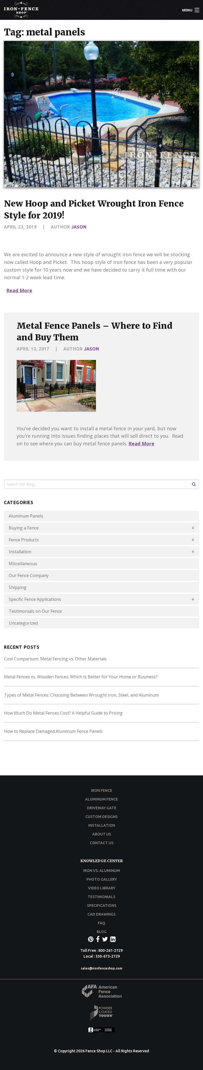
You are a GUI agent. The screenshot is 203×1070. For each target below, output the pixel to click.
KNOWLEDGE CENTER (101, 860)
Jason (78, 227)
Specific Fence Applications (35, 599)
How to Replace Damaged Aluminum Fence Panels (53, 731)
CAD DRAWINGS (101, 914)
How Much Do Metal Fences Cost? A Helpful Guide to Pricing (63, 713)
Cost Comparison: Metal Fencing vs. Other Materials (55, 659)
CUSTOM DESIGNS (101, 817)
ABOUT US (101, 834)
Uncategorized (23, 623)
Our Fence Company (29, 575)
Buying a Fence (24, 528)
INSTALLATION (101, 825)
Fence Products (24, 540)
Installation (20, 552)
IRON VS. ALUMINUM (101, 870)
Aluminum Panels (26, 516)
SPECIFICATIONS (101, 905)
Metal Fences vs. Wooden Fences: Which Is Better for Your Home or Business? (81, 677)
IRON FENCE (101, 790)
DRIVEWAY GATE (101, 808)
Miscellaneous (23, 563)
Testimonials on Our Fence (35, 611)
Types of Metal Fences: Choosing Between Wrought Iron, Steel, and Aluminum (81, 695)
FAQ (101, 923)
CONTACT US (101, 843)
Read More (19, 290)
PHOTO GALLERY (101, 879)
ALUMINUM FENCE (101, 799)
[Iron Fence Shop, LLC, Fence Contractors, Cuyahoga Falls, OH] (101, 1031)
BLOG (102, 932)
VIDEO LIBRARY (101, 888)
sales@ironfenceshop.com (101, 968)
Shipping (17, 587)
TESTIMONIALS (101, 897)
